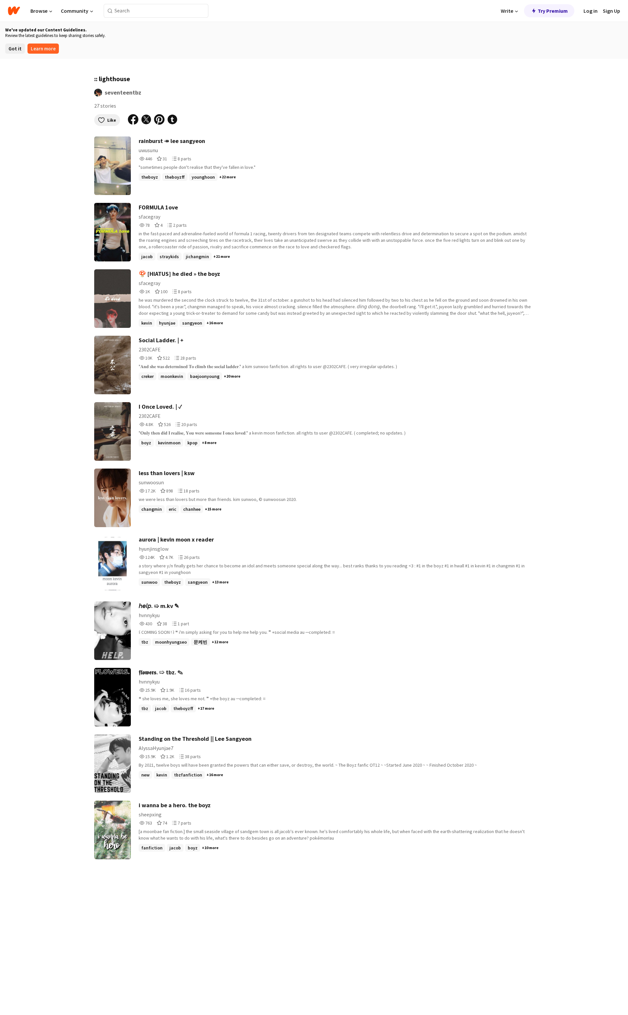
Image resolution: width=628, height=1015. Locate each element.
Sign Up (611, 11)
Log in (591, 11)
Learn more (43, 48)
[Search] (110, 11)
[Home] (14, 10)
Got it (15, 48)
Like (111, 120)
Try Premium (553, 11)
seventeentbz (123, 92)
